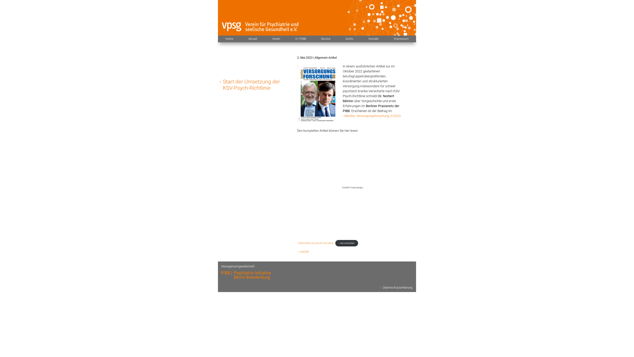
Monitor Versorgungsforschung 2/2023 (372, 116)
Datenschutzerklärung (397, 287)
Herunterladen (347, 243)
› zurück (304, 251)
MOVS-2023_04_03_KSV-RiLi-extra (316, 243)
